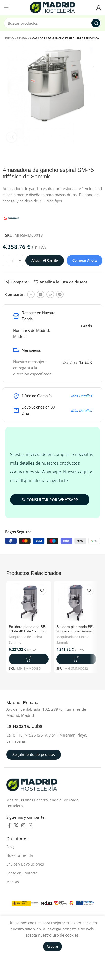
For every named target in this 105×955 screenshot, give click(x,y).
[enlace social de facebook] (31, 294)
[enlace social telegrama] (60, 294)
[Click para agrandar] (11, 137)
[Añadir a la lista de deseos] (41, 590)
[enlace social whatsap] (50, 294)
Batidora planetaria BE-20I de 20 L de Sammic (75, 629)
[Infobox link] (28, 703)
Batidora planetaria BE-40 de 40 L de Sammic (27, 629)
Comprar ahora (84, 260)
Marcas (12, 881)
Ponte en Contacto (21, 873)
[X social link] (16, 825)
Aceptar (52, 946)
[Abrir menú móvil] (6, 8)
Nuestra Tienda (19, 855)
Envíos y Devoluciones (25, 864)
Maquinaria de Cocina (25, 637)
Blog (10, 846)
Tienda (22, 38)
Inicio (9, 38)
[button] (29, 659)
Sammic (15, 642)
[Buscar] (95, 23)
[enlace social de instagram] (23, 825)
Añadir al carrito (44, 260)
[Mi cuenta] (99, 8)
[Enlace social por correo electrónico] (40, 294)
